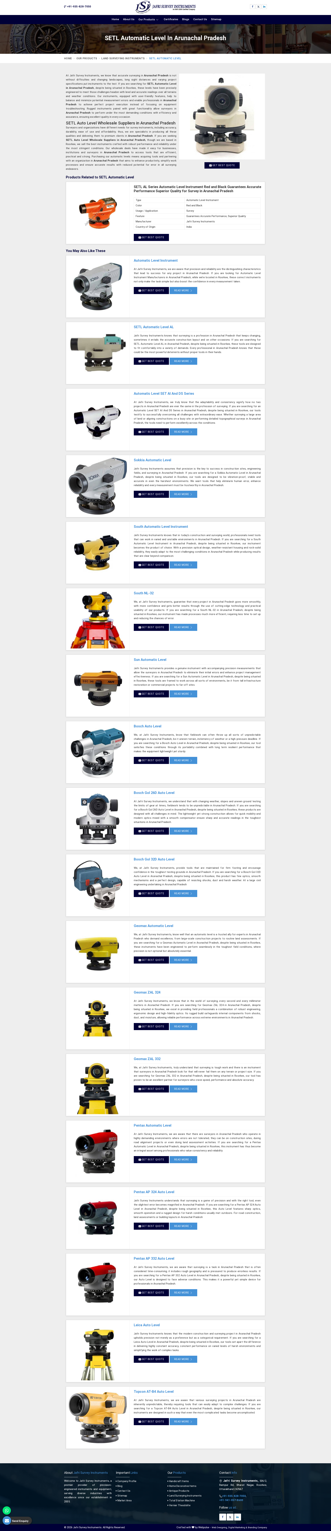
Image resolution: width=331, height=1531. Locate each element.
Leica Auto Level (147, 1325)
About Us (128, 19)
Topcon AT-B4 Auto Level (154, 1391)
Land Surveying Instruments (123, 58)
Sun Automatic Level (150, 660)
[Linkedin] (264, 6)
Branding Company (257, 1527)
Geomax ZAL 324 (147, 992)
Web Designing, (220, 1527)
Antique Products (178, 1490)
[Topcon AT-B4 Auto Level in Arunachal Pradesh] (98, 1417)
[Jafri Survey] (165, 7)
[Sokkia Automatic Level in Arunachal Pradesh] (98, 486)
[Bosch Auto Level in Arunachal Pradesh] (98, 752)
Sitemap (216, 19)
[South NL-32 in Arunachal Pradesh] (98, 619)
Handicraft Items (178, 1481)
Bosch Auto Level (147, 726)
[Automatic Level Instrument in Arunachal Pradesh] (98, 286)
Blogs (185, 19)
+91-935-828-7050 (78, 6)
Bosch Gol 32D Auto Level (154, 859)
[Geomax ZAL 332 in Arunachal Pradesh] (98, 1085)
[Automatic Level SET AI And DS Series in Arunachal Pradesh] (98, 419)
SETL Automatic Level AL (154, 327)
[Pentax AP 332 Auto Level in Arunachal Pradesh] (98, 1284)
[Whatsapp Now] (7, 1510)
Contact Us (200, 19)
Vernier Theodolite (179, 1505)
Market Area (124, 1500)
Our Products (146, 19)
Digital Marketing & (237, 1527)
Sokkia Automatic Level (152, 460)
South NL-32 (144, 593)
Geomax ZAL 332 (147, 1059)
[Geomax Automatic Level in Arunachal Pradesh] (98, 952)
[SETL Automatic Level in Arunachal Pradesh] (222, 116)
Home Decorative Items (182, 1486)
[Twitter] (258, 6)
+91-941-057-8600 (231, 1500)
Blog (119, 1486)
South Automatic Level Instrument (161, 527)
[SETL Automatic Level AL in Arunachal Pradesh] (98, 353)
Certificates (171, 19)
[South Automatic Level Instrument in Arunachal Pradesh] (98, 552)
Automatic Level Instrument (156, 260)
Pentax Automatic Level (152, 1125)
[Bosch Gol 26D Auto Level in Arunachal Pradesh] (98, 818)
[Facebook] (252, 6)
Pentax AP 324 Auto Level (154, 1192)
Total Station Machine (181, 1500)
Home (115, 19)
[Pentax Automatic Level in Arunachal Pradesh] (98, 1151)
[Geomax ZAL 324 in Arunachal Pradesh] (98, 1018)
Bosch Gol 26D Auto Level (154, 793)
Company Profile (126, 1481)
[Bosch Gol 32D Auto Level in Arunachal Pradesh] (98, 885)
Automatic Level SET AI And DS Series (164, 393)
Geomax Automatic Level (153, 926)
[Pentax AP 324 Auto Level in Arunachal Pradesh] (98, 1218)
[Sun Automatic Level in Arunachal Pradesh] (98, 685)
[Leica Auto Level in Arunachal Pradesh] (98, 1351)
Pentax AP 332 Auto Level (154, 1258)
